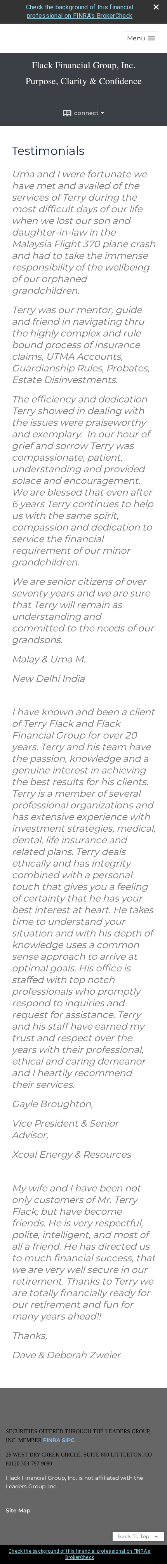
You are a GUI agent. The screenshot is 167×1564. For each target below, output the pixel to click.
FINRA (51, 1440)
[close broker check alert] (156, 7)
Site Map (18, 1510)
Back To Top (134, 1536)
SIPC (68, 1440)
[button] (141, 38)
